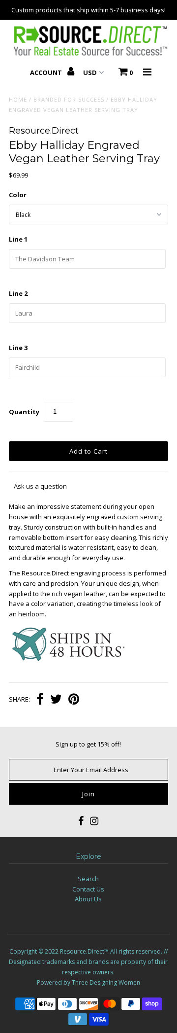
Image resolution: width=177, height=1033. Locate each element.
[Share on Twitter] (56, 700)
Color (18, 194)
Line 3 (18, 347)
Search (88, 878)
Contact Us (88, 889)
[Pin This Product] (73, 700)
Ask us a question (40, 486)
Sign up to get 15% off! (88, 744)
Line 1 (18, 239)
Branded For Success (68, 99)
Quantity (24, 411)
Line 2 (18, 293)
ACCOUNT (46, 72)
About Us (88, 898)
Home (18, 99)
